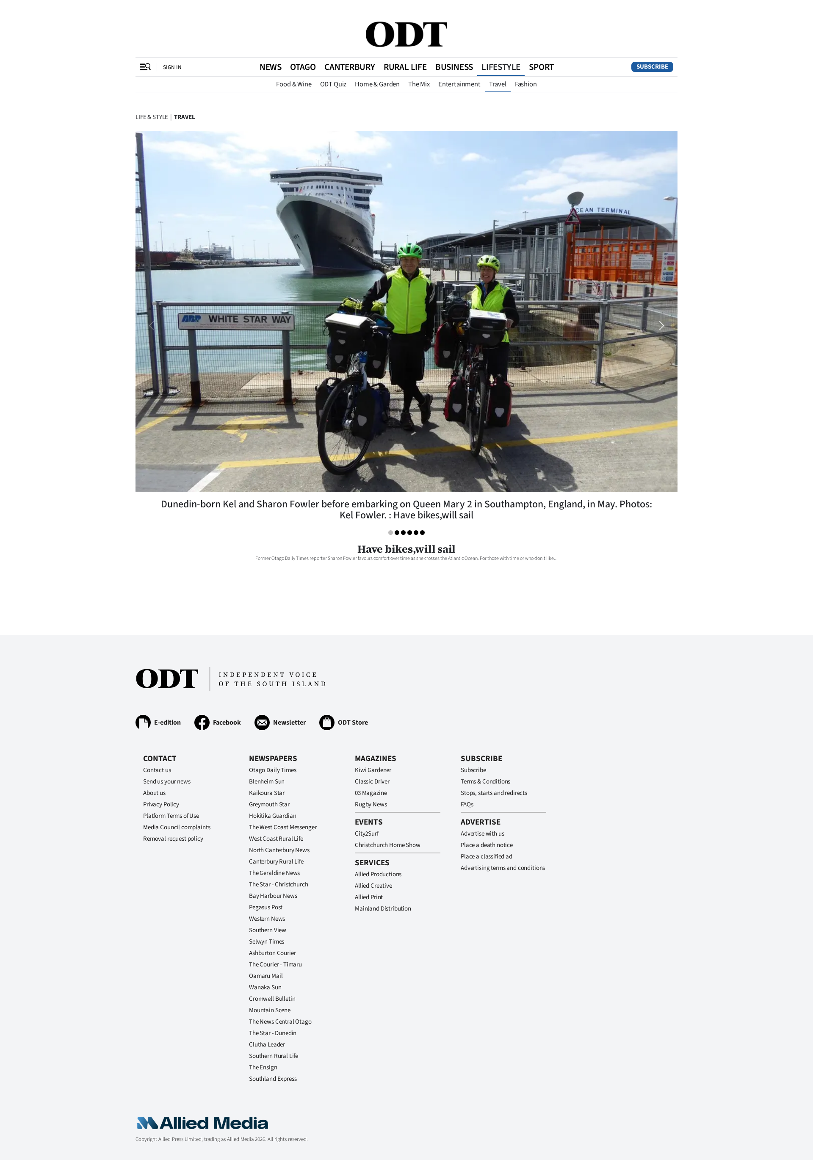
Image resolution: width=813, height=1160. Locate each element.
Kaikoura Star (267, 793)
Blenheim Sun (267, 781)
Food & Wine (293, 84)
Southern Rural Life (273, 1056)
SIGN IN (172, 67)
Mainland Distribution (383, 908)
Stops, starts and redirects (494, 793)
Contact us (157, 770)
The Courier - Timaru (275, 964)
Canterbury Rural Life (276, 861)
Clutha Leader (267, 1044)
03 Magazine (371, 793)
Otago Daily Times (272, 770)
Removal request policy (173, 838)
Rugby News (371, 804)
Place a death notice (487, 845)
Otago (303, 67)
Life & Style (152, 117)
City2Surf (367, 833)
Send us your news (166, 781)
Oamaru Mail (265, 976)
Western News (267, 918)
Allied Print (369, 897)
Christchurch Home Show (387, 845)
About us (154, 793)
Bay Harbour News (273, 895)
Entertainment (459, 84)
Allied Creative (373, 885)
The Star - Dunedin (272, 1033)
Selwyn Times (266, 941)
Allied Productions (378, 874)
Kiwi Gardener (373, 770)
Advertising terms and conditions (503, 868)
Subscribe (652, 66)
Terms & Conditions (485, 781)
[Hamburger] (145, 67)
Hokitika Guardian (272, 815)
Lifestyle (500, 67)
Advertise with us (482, 833)
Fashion (526, 84)
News (271, 67)
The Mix (419, 84)
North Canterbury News (279, 850)
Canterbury (349, 67)
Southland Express (272, 1078)
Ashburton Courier (272, 953)
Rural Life (405, 67)
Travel (497, 84)
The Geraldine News (274, 873)
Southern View (267, 930)
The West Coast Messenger (282, 827)
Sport (541, 67)
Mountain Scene (269, 1010)
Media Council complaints (176, 827)
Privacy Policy (161, 804)
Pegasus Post (265, 907)
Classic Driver (372, 781)
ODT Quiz (333, 84)
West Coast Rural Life (276, 838)
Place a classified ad (486, 856)
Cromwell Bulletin (272, 998)
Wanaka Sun (265, 987)
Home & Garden (377, 84)
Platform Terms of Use (171, 815)
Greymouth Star (269, 804)
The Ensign (263, 1067)
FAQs (467, 804)
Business (454, 67)
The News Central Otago (280, 1021)
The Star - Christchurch (278, 884)
